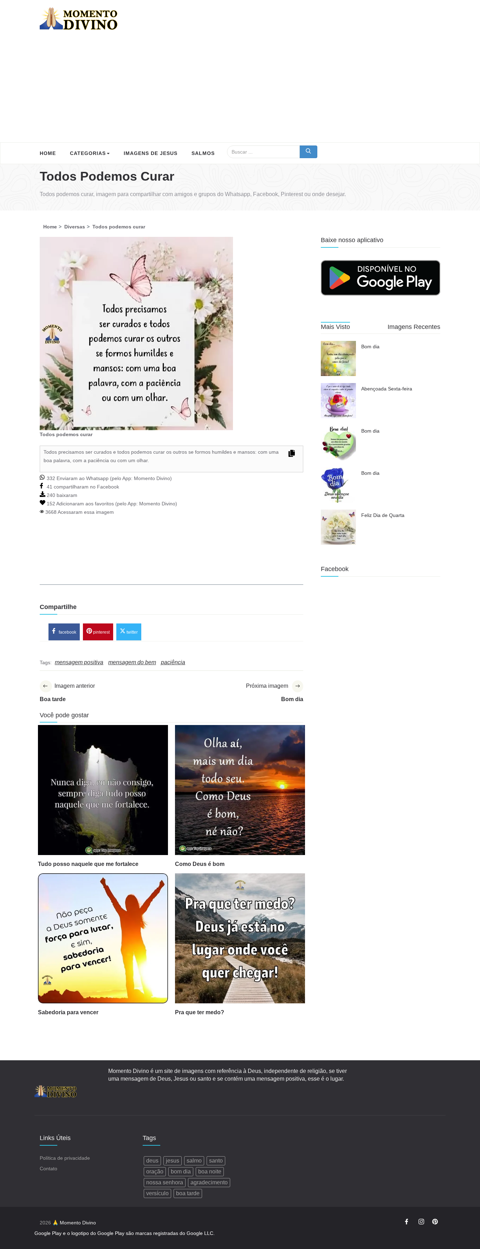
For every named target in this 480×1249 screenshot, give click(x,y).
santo (216, 1161)
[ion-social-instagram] (421, 1222)
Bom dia (370, 346)
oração (154, 1171)
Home (48, 153)
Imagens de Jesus (150, 153)
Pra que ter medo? (199, 1012)
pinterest (101, 632)
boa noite (209, 1171)
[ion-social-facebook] (407, 1222)
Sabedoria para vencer (68, 1012)
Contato (48, 1168)
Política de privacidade (65, 1158)
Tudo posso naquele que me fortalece (88, 864)
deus (152, 1161)
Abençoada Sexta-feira (386, 388)
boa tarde (188, 1193)
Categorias (88, 153)
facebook (67, 632)
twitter (131, 632)
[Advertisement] (240, 89)
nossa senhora (164, 1182)
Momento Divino (152, 478)
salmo (194, 1161)
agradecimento (209, 1182)
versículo (157, 1193)
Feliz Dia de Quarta (382, 515)
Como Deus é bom (200, 864)
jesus (172, 1161)
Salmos (203, 153)
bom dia (181, 1171)
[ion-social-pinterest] (435, 1222)
